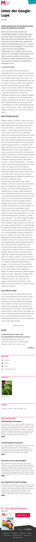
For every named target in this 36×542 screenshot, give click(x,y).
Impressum (6, 533)
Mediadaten (14, 533)
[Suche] (19, 529)
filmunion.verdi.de (18, 537)
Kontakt (29, 533)
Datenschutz (7, 535)
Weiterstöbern (22, 515)
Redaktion (22, 533)
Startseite (4, 408)
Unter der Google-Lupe (20, 408)
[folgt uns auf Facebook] (25, 529)
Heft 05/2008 (5, 396)
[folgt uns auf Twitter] (27, 529)
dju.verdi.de (27, 535)
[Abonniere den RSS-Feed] (31, 529)
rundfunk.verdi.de (17, 535)
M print (10, 408)
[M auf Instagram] (29, 529)
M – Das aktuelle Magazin (14, 508)
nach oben (30, 348)
